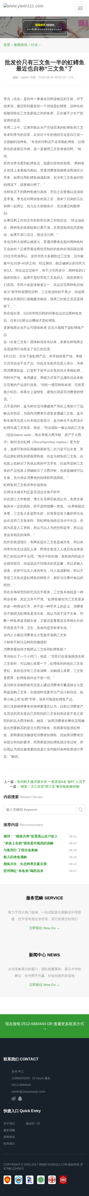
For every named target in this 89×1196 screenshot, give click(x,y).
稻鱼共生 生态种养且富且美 (25, 864)
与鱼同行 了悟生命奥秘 (21, 850)
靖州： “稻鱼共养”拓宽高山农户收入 (31, 836)
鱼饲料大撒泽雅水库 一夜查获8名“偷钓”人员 (49, 782)
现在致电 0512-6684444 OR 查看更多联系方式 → (44, 1026)
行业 (34, 45)
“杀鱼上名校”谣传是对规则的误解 (28, 843)
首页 (7, 45)
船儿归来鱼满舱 (15, 857)
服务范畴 (9, 1130)
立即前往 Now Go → (44, 928)
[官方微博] (14, 1098)
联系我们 (9, 1143)
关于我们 (9, 1123)
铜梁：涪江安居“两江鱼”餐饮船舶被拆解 (50, 786)
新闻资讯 (20, 45)
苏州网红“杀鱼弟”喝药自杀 (23, 871)
